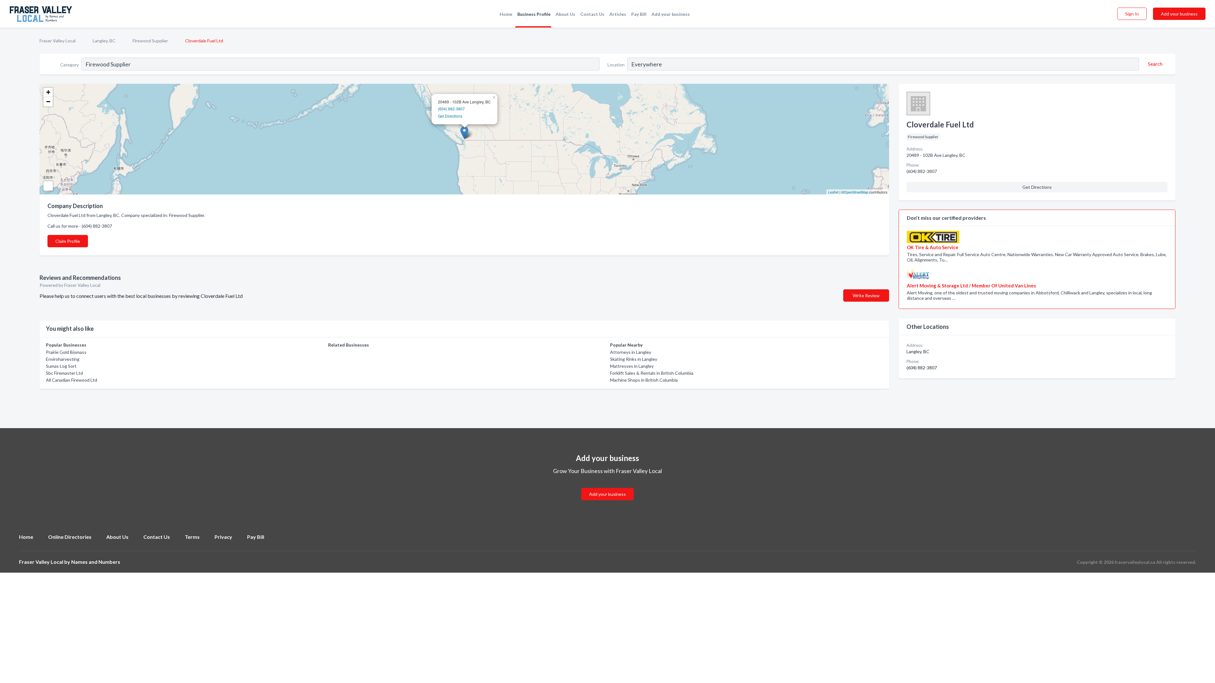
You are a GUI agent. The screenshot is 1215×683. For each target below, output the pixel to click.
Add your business (670, 14)
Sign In (1132, 13)
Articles (617, 14)
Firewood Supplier (150, 40)
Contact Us (592, 14)
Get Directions (450, 116)
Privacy (223, 537)
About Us (565, 14)
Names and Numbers (95, 562)
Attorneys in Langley (630, 352)
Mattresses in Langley (632, 366)
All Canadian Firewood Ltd (71, 380)
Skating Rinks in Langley (633, 359)
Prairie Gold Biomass (66, 352)
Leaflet (833, 191)
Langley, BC (104, 40)
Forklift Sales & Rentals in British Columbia (651, 373)
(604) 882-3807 (451, 108)
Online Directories (69, 537)
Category (69, 64)
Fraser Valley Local (58, 40)
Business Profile (534, 14)
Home (506, 14)
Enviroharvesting (62, 359)
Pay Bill (638, 14)
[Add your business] (607, 486)
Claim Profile (67, 241)
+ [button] (48, 92)
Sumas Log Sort (61, 366)
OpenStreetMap (856, 191)
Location (616, 64)
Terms (192, 537)
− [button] (48, 102)
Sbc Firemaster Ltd (64, 373)
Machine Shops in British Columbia (644, 380)
